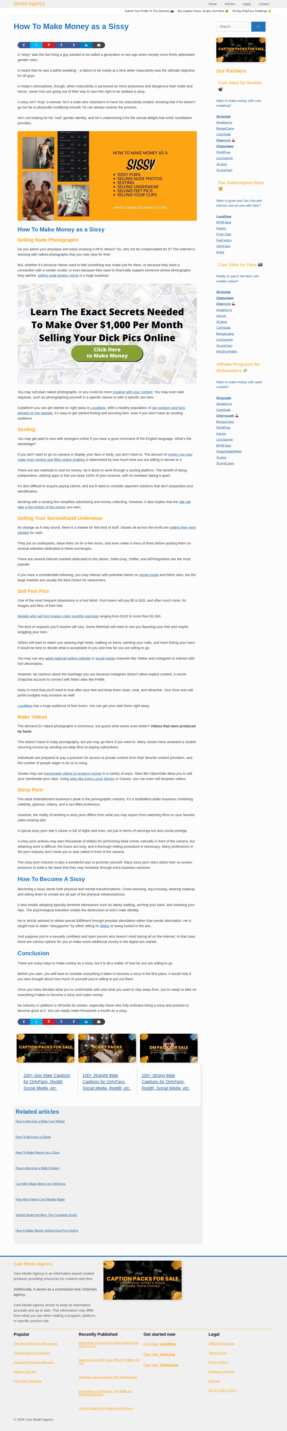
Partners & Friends (221, 1371)
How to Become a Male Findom (37, 1168)
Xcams (221, 457)
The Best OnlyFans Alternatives (35, 1343)
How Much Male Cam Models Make (40, 1199)
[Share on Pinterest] (49, 45)
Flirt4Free (223, 152)
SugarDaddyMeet (229, 451)
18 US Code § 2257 (222, 1390)
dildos (104, 926)
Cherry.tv (224, 140)
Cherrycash (225, 416)
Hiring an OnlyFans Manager (34, 1362)
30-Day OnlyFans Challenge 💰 (251, 10)
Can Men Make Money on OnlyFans (40, 1184)
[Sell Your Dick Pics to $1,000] (107, 334)
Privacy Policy (218, 1362)
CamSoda (223, 134)
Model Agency (29, 3)
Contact (264, 4)
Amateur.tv (224, 122)
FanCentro (224, 240)
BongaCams (225, 128)
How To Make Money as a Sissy (38, 1152)
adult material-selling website (67, 658)
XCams (221, 164)
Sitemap (214, 1381)
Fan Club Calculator (28, 1381)
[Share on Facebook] (24, 45)
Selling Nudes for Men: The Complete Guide (46, 1215)
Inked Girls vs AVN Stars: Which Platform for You (109, 1361)
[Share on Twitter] (36, 45)
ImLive (221, 316)
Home (213, 4)
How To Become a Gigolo (33, 1137)
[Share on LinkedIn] (86, 45)
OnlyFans (223, 246)
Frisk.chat (223, 234)
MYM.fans (223, 222)
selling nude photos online (58, 275)
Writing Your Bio (25, 1371)
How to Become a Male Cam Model (40, 1121)
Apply (247, 4)
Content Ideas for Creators (32, 1353)
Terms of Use (218, 1353)
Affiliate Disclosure (221, 1343)
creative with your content (132, 392)
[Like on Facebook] (61, 45)
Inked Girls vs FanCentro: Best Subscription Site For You (109, 1344)
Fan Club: (160, 1344)
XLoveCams (225, 463)
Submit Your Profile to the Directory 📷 (149, 10)
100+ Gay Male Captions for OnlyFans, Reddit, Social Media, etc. (46, 1081)
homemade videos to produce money (73, 774)
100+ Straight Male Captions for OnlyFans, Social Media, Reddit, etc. (106, 1081)
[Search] (258, 27)
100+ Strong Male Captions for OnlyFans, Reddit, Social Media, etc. (166, 1081)
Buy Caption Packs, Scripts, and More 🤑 (203, 10)
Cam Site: (159, 1354)
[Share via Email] (99, 45)
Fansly (221, 228)
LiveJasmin (224, 158)
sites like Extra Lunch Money (92, 779)
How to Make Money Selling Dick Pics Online (47, 1230)
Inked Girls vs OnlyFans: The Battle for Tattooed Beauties (105, 1393)
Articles (230, 4)
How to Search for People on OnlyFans (106, 1408)
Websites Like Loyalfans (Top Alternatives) (108, 1377)
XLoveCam (224, 170)
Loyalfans (98, 408)
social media (149, 575)
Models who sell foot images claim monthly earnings (58, 616)
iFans (220, 252)
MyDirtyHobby (226, 351)
